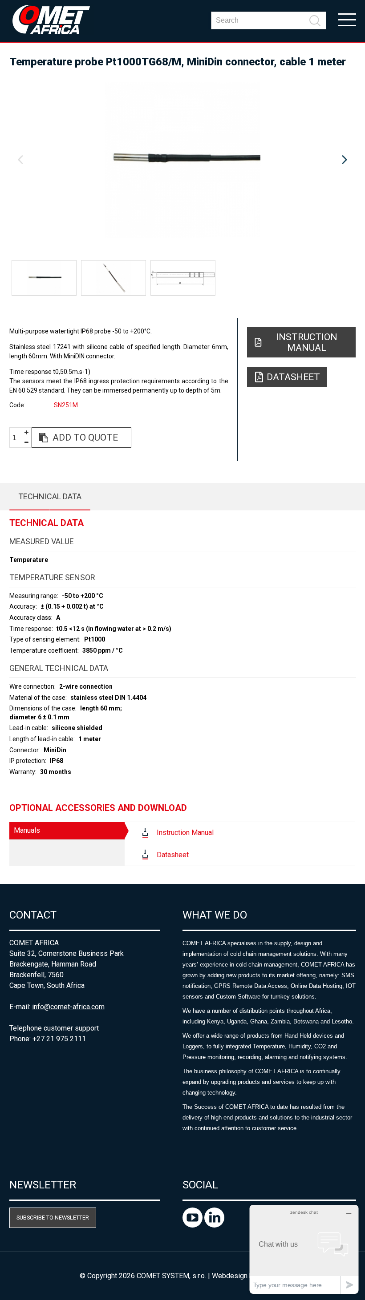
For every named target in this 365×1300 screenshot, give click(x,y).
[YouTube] (193, 1225)
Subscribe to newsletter (52, 1217)
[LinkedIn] (214, 1225)
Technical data (49, 496)
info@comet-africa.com (68, 1007)
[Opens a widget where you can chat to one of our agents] (304, 1249)
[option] (182, 160)
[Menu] (347, 19)
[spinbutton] (17, 437)
